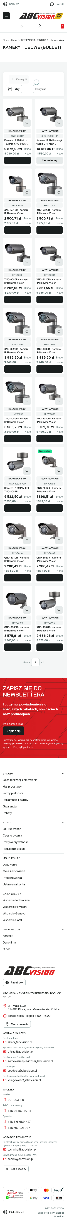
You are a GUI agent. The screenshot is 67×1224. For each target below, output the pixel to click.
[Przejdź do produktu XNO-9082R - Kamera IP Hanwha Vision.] (49, 600)
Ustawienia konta (14, 884)
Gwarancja (10, 806)
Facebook (17, 982)
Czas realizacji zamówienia (20, 780)
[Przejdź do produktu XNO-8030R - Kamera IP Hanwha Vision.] (49, 322)
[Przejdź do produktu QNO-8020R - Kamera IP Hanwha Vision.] (49, 531)
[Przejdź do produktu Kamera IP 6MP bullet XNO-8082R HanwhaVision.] (17, 461)
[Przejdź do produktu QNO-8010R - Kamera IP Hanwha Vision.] (17, 531)
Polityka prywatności (16, 842)
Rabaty (7, 813)
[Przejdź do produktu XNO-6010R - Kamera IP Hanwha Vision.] (17, 183)
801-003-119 (16, 1100)
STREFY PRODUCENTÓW (33, 40)
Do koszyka (17, 160)
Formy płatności (13, 793)
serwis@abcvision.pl (20, 1159)
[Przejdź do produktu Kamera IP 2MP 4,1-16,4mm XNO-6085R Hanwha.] (17, 113)
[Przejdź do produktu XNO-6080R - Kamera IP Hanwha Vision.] (17, 252)
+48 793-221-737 (19, 1128)
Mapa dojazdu (19, 1024)
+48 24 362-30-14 (19, 1111)
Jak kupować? (12, 829)
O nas (6, 949)
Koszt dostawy (12, 786)
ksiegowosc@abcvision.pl (24, 1080)
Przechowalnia (12, 878)
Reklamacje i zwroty (15, 800)
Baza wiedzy (18, 1168)
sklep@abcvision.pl (20, 1042)
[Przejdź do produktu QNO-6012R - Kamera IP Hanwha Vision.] (49, 461)
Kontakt (8, 936)
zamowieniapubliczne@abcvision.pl (30, 1061)
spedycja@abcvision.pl (22, 1070)
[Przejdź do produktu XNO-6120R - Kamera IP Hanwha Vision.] (49, 252)
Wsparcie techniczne (16, 900)
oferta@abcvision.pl (20, 1051)
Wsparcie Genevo (14, 913)
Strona (26, 662)
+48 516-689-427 (19, 1121)
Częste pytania (12, 835)
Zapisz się (14, 731)
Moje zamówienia (14, 871)
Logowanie (10, 864)
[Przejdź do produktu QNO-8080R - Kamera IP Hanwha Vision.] (17, 600)
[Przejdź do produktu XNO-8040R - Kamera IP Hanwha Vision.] (17, 392)
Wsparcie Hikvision (15, 907)
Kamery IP (21, 79)
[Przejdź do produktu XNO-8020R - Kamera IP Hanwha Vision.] (17, 322)
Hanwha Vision (57, 40)
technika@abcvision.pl (22, 1149)
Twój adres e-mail (13, 723)
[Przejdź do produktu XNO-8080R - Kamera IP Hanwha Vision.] (49, 392)
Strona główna (10, 40)
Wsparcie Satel (12, 920)
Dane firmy (9, 942)
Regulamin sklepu (14, 848)
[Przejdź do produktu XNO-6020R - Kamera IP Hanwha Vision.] (49, 183)
